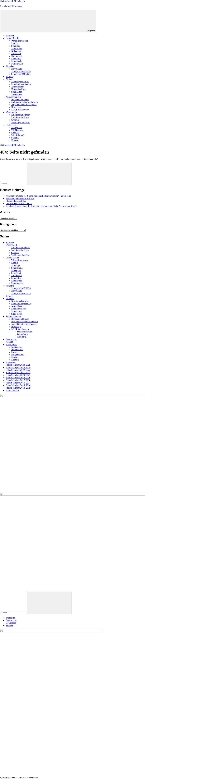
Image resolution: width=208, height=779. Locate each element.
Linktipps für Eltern (20, 117)
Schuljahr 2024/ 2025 (21, 74)
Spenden (15, 132)
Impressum (10, 362)
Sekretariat (16, 53)
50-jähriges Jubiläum (20, 122)
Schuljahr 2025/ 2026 (21, 71)
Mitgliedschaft (17, 135)
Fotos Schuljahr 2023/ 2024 (18, 367)
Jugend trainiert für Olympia (24, 104)
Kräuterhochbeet (18, 89)
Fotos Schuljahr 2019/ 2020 (18, 377)
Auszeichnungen (13, 97)
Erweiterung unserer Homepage (20, 198)
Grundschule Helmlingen (11, 6)
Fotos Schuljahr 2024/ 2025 (18, 365)
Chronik (15, 120)
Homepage (16, 107)
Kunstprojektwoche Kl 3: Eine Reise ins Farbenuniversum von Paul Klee (38, 196)
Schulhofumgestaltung (21, 84)
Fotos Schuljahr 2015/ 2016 (18, 385)
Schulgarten (16, 92)
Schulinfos (16, 58)
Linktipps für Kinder (20, 115)
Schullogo (15, 46)
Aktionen (10, 79)
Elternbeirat (16, 56)
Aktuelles (10, 66)
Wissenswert (11, 112)
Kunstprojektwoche (20, 81)
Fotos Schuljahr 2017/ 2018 (18, 380)
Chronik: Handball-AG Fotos (19, 203)
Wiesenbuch (22, 334)
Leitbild (14, 43)
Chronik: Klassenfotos (16, 201)
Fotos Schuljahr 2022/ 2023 (18, 370)
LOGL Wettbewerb (20, 109)
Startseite (10, 35)
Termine (9, 76)
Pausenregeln (17, 64)
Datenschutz (11, 339)
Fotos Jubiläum (12, 390)
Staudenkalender (24, 331)
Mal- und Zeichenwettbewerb (24, 102)
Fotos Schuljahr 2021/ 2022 (18, 372)
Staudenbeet (16, 94)
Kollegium (16, 51)
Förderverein (11, 125)
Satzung (15, 138)
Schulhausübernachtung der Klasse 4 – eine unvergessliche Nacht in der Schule (41, 206)
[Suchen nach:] (13, 183)
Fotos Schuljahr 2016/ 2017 (18, 382)
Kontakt (15, 140)
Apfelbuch (21, 337)
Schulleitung (16, 48)
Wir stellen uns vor (19, 41)
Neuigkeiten (16, 127)
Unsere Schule (12, 38)
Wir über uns (17, 130)
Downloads (16, 69)
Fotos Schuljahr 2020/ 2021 (18, 375)
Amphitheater (17, 86)
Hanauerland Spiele (20, 99)
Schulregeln (16, 61)
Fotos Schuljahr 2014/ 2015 (18, 388)
